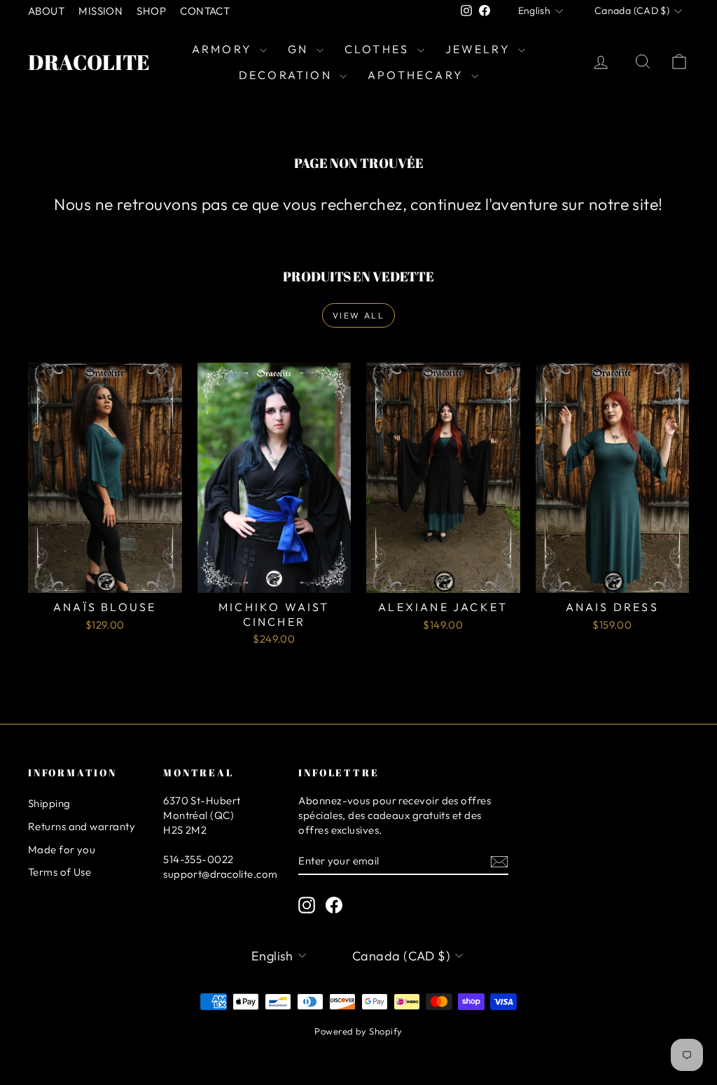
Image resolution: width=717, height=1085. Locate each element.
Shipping (49, 803)
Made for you (61, 849)
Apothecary (418, 75)
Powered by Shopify (358, 1031)
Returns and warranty (81, 826)
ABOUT (46, 11)
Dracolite (89, 62)
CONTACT (205, 11)
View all (358, 315)
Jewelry (480, 49)
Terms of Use (59, 871)
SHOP (151, 11)
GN (300, 49)
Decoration (287, 75)
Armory (224, 49)
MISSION (100, 11)
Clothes (379, 49)
